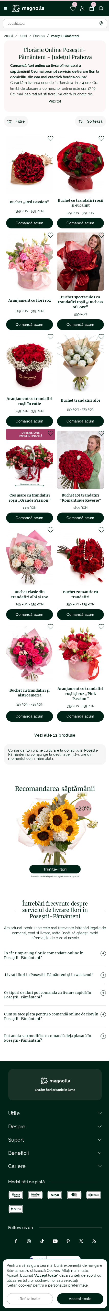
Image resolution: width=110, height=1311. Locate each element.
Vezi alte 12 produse (54, 735)
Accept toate (80, 1299)
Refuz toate (30, 1299)
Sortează (95, 121)
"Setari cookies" (19, 1285)
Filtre (20, 121)
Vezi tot (55, 101)
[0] (73, 8)
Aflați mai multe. (75, 1271)
